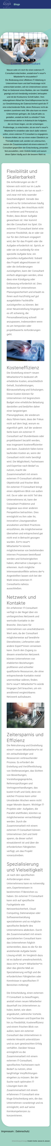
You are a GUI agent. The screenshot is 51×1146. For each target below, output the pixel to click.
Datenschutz (22, 1131)
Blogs (17, 4)
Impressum (7, 1131)
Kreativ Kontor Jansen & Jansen (38, 1141)
